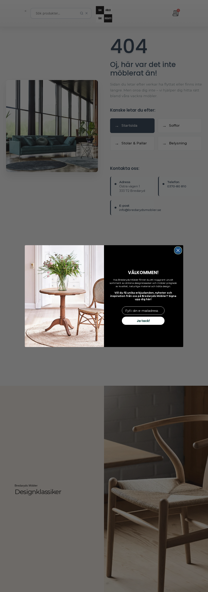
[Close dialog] (178, 250)
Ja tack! (143, 321)
